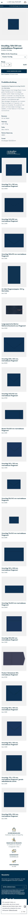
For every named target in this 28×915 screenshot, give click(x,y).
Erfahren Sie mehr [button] (13, 910)
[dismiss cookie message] (25, 906)
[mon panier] (25, 2)
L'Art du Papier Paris (14, 2)
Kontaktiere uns (14, 856)
